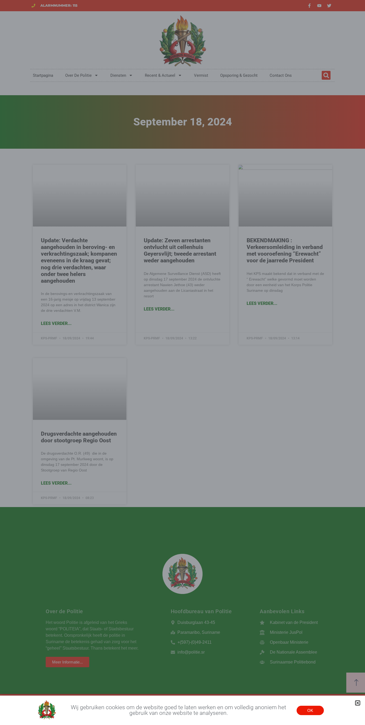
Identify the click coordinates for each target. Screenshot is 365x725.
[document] (182, 362)
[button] (358, 703)
